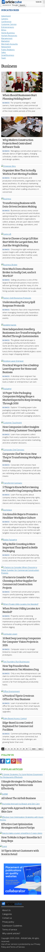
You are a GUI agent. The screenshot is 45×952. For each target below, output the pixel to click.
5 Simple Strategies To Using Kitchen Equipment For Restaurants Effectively (21, 784)
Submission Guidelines (12, 925)
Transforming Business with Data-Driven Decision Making (19, 204)
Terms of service (9, 929)
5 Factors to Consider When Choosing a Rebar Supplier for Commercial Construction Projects (19, 582)
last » (40, 749)
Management (6, 38)
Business (6, 103)
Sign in (38, 2)
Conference (6, 21)
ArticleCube (26, 938)
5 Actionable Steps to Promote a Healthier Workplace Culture (20, 515)
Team (3, 58)
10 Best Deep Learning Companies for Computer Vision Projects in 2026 (21, 641)
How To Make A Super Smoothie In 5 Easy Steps (21, 839)
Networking (6, 46)
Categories (7, 914)
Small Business (7, 55)
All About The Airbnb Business (18, 798)
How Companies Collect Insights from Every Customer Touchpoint (21, 428)
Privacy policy (8, 921)
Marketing (5, 41)
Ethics (3, 30)
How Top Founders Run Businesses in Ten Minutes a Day (20, 667)
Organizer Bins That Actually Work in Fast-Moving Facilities (19, 172)
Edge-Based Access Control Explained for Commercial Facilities (17, 726)
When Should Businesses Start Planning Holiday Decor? (19, 96)
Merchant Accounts (9, 44)
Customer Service (8, 24)
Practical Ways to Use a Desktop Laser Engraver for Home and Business (20, 368)
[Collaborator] (22, 893)
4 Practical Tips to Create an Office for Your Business (18, 697)
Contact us (7, 918)
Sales (3, 52)
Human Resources (9, 35)
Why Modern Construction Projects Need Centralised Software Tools (17, 143)
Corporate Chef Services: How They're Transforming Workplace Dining (21, 457)
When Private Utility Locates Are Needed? (21, 610)
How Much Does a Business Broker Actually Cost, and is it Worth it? (19, 272)
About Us (6, 910)
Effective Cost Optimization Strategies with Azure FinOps (17, 825)
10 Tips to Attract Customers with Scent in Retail (20, 852)
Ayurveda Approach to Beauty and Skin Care (21, 809)
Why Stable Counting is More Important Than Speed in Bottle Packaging (20, 547)
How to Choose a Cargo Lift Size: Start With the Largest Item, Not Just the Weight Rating (20, 241)
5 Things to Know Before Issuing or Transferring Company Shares (21, 488)
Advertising (6, 16)
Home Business (8, 32)
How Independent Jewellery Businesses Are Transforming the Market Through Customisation (21, 332)
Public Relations (8, 49)
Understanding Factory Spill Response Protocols (18, 303)
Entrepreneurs (7, 27)
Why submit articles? (11, 933)
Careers (4, 18)
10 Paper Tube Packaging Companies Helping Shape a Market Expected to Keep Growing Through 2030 (21, 398)
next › (34, 749)
